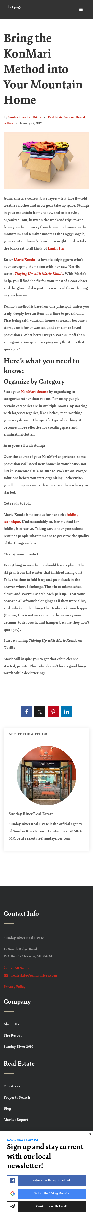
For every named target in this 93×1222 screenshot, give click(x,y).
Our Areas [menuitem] (12, 1086)
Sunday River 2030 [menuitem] (18, 1047)
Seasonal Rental (74, 117)
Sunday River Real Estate (24, 117)
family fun (56, 249)
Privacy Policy (15, 987)
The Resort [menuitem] (13, 1036)
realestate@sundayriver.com (34, 976)
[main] (46, 452)
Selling (8, 123)
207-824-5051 (21, 968)
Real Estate (55, 117)
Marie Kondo (24, 260)
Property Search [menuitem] (17, 1098)
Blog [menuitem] (7, 1109)
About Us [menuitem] (11, 1024)
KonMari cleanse (34, 392)
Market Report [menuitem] (16, 1120)
